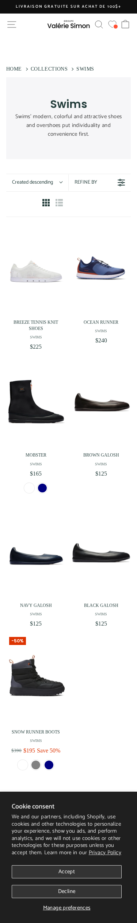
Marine (42, 488)
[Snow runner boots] (36, 678)
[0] (112, 24)
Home (14, 69)
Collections (49, 69)
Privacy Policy (105, 852)
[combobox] (37, 182)
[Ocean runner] (101, 269)
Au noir (29, 488)
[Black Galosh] (101, 552)
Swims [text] (36, 337)
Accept (66, 871)
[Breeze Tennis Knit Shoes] (36, 269)
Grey (36, 765)
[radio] (46, 204)
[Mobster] (36, 401)
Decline (67, 891)
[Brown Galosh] (101, 401)
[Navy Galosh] (36, 552)
